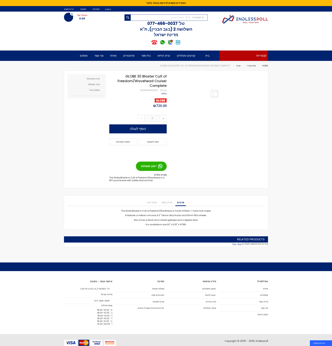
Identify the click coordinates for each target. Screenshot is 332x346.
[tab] (180, 202)
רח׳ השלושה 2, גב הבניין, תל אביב (95, 288)
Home (265, 65)
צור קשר (264, 308)
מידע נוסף (167, 202)
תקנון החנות (262, 314)
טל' (181, 23)
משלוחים (264, 295)
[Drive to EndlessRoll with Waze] (178, 44)
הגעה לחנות (210, 295)
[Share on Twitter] (157, 152)
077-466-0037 (162, 23)
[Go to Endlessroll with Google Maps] (170, 44)
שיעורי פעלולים (209, 308)
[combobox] (166, 18)
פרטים (180, 202)
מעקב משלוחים (209, 288)
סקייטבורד (251, 65)
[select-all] (236, 244)
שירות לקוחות (158, 301)
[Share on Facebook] (163, 152)
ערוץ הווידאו (211, 301)
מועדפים (96, 9)
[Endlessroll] (239, 19)
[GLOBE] (161, 100)
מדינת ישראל (106, 294)
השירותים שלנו (157, 295)
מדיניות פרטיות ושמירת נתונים (150, 308)
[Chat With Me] (158, 44)
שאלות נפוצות (158, 288)
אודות (265, 288)
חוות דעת (152, 202)
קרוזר (238, 65)
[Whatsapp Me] (162, 44)
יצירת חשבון (69, 9)
